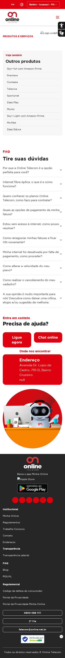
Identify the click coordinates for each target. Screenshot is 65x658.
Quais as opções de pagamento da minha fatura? (31, 212)
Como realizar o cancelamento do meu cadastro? (29, 282)
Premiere (12, 75)
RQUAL (7, 576)
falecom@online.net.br (32, 629)
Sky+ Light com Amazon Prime (25, 115)
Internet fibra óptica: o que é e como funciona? (28, 184)
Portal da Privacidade (15, 597)
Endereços (9, 542)
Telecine (12, 89)
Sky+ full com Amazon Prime (24, 68)
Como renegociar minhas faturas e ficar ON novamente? (29, 240)
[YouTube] (36, 500)
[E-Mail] (43, 500)
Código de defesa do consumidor (22, 591)
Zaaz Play (13, 102)
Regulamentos (11, 522)
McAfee (11, 122)
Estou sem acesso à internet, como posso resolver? (31, 226)
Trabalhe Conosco (14, 529)
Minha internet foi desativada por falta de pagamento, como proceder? (31, 254)
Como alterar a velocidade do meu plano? (26, 268)
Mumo (10, 109)
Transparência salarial (16, 555)
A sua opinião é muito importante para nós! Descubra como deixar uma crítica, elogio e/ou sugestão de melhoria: (29, 298)
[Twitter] (29, 500)
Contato (8, 535)
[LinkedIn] (50, 500)
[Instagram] (22, 500)
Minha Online (11, 515)
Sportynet (13, 95)
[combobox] (43, 4)
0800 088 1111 (32, 612)
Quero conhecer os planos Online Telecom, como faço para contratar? (27, 198)
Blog (5, 569)
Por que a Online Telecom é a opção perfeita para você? (27, 170)
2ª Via (32, 621)
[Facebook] (15, 500)
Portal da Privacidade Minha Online (24, 604)
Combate (12, 82)
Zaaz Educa (14, 129)
